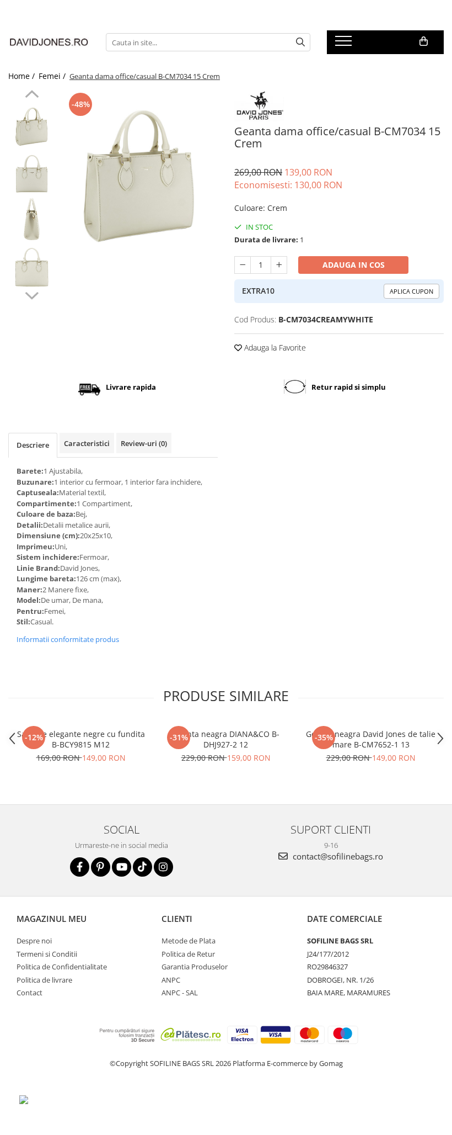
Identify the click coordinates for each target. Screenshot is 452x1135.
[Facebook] (79, 867)
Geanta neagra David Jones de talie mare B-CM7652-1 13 (370, 739)
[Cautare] (300, 42)
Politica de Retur (188, 954)
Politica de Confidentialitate (62, 967)
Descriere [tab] (33, 445)
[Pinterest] (100, 867)
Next (32, 294)
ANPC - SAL (180, 993)
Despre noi (34, 941)
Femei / (53, 76)
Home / (22, 76)
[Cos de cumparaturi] (423, 41)
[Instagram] (163, 867)
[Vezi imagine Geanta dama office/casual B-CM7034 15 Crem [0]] (32, 124)
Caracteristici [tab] (87, 443)
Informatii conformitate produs (68, 639)
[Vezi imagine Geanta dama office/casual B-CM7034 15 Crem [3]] (32, 265)
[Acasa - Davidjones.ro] (48, 42)
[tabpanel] (139, 168)
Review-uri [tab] (144, 443)
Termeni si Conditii (47, 954)
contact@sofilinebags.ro (336, 856)
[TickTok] (142, 867)
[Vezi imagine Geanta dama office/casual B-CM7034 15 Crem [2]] (32, 218)
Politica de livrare (44, 980)
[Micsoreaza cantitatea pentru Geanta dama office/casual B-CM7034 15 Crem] (242, 265)
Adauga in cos (353, 264)
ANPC (171, 980)
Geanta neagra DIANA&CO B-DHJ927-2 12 (226, 739)
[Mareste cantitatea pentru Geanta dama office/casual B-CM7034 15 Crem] (279, 265)
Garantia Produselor (195, 967)
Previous (32, 95)
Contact (29, 993)
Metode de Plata (189, 941)
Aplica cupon (411, 291)
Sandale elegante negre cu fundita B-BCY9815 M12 (81, 739)
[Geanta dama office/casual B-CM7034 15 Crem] (139, 168)
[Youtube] (121, 867)
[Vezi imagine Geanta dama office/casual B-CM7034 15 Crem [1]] (32, 171)
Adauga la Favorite (274, 347)
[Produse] (344, 44)
